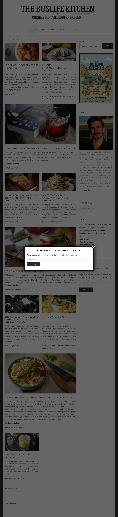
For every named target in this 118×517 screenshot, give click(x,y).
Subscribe (33, 264)
